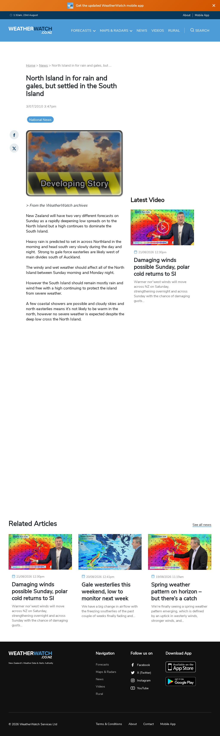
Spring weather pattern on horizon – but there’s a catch (176, 591)
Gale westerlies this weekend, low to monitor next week (106, 591)
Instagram (144, 680)
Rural (174, 30)
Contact (148, 724)
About (186, 15)
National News (40, 119)
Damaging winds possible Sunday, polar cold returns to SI (161, 267)
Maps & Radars (114, 30)
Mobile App (202, 15)
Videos (157, 30)
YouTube (142, 688)
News (142, 30)
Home (30, 65)
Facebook (143, 665)
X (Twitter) (144, 673)
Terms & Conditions (109, 724)
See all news (201, 525)
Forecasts (81, 30)
